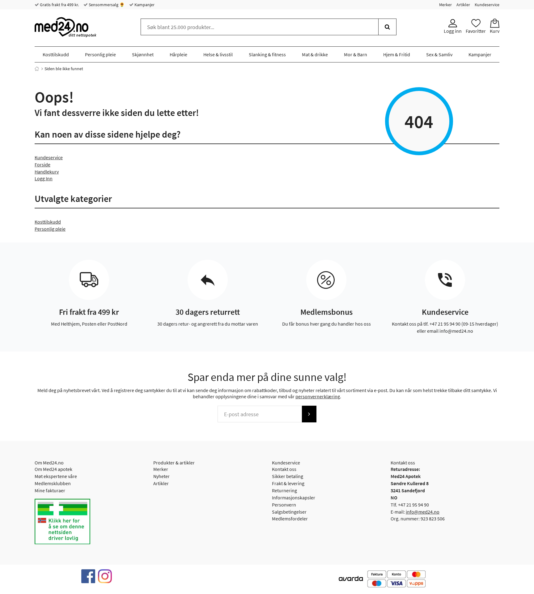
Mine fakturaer (50, 490)
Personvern (284, 505)
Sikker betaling (287, 476)
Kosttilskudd (56, 54)
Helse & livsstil (218, 54)
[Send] (309, 414)
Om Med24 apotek (53, 469)
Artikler (463, 4)
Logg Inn (44, 178)
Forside (42, 164)
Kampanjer (144, 4)
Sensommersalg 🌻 (106, 4)
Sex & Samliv (439, 54)
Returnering (284, 490)
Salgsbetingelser (289, 512)
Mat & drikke (315, 54)
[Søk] (387, 27)
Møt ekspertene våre (56, 476)
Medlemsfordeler (290, 518)
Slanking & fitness (267, 54)
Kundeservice (487, 4)
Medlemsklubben (53, 483)
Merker (445, 4)
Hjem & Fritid (396, 54)
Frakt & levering (288, 483)
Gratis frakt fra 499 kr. (59, 4)
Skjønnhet (143, 54)
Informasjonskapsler (293, 497)
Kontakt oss (284, 469)
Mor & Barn (355, 54)
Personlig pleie (100, 54)
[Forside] (37, 68)
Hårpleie (178, 54)
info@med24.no (422, 512)
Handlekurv (47, 172)
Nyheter (161, 476)
